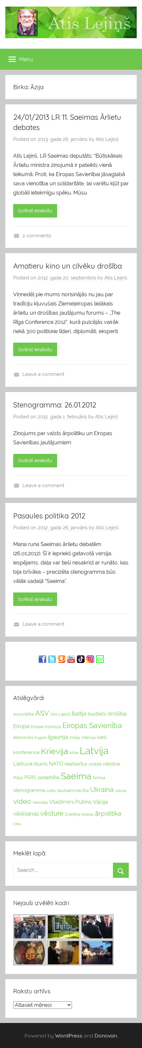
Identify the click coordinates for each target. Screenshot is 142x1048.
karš (101, 737)
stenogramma (29, 790)
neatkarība (75, 764)
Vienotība (40, 802)
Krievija (54, 751)
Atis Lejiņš (107, 139)
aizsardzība (23, 714)
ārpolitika (108, 813)
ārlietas (88, 814)
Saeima (76, 776)
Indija (74, 737)
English (41, 737)
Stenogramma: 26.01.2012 (54, 404)
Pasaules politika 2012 (49, 515)
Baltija (79, 714)
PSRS (30, 777)
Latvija (94, 750)
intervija (88, 737)
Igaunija (58, 737)
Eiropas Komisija (46, 726)
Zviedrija (73, 814)
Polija (18, 777)
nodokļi (95, 764)
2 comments (36, 236)
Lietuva (22, 763)
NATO (56, 764)
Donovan (105, 1035)
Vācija (100, 802)
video (22, 801)
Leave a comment (43, 374)
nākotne (111, 764)
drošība (116, 713)
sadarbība (48, 777)
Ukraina (102, 790)
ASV (42, 713)
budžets (97, 714)
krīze (74, 752)
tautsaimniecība (73, 790)
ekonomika (23, 737)
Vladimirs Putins (70, 802)
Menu (26, 59)
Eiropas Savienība (92, 725)
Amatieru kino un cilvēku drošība (67, 266)
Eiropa (21, 726)
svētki (51, 791)
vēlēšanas (26, 813)
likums (41, 764)
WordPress (68, 1035)
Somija (99, 777)
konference (26, 752)
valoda (120, 790)
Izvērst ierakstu (35, 211)
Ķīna (16, 824)
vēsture (51, 813)
